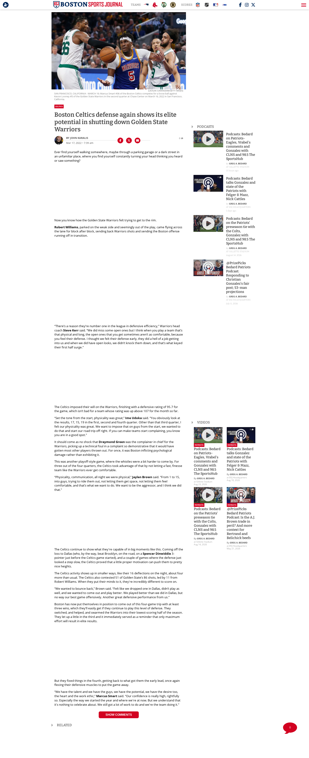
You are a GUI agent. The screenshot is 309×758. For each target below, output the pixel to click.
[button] (303, 5)
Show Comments (119, 714)
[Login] (6, 4)
